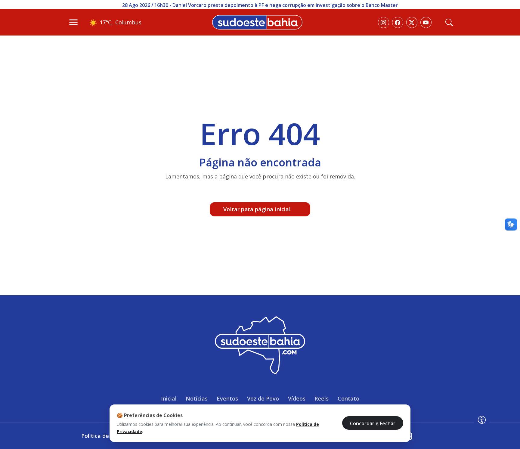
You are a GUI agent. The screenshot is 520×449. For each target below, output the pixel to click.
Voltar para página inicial (257, 209)
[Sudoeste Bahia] (257, 21)
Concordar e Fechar (372, 423)
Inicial (169, 398)
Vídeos (296, 398)
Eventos (227, 398)
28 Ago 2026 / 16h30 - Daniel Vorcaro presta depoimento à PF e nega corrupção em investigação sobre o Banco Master (260, 5)
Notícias (197, 398)
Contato (348, 398)
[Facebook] (397, 22)
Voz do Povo (263, 398)
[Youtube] (426, 22)
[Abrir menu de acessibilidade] (482, 420)
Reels (321, 398)
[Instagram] (383, 22)
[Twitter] (411, 22)
